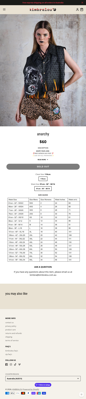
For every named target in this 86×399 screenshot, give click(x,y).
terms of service (12, 340)
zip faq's (8, 354)
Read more (42, 159)
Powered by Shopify (31, 389)
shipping (8, 337)
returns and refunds (13, 333)
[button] (42, 124)
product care (10, 329)
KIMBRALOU (17, 389)
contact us (9, 322)
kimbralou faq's (11, 350)
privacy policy (10, 326)
